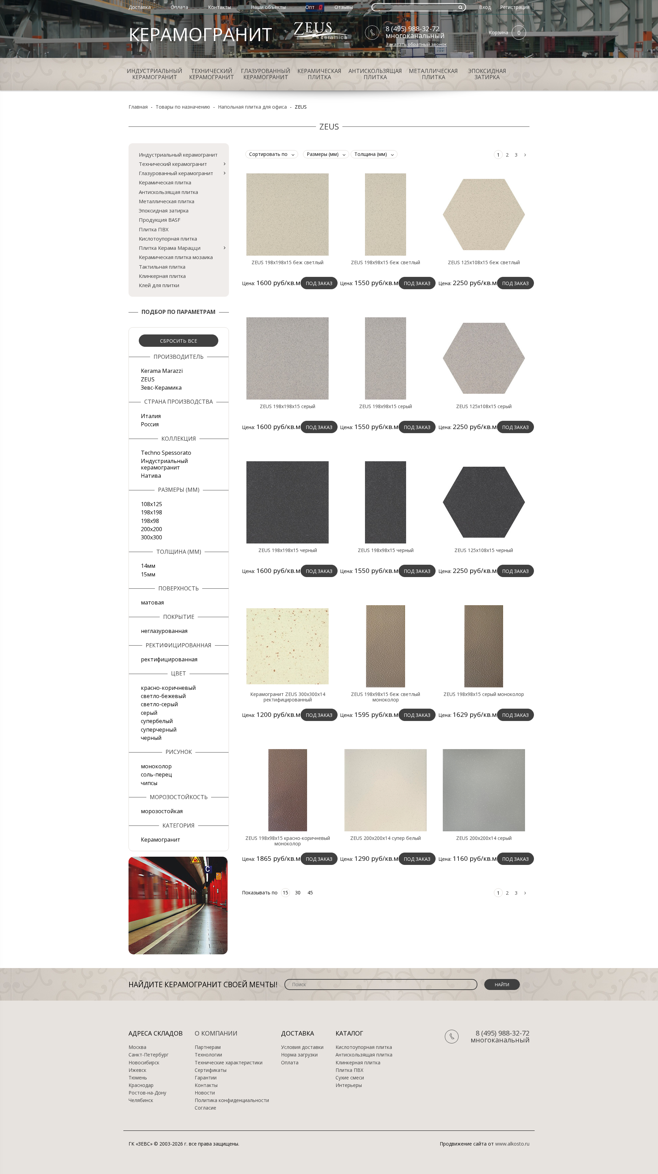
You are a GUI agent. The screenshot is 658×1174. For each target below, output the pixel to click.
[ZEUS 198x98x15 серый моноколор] (483, 646)
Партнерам (208, 1047)
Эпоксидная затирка (487, 74)
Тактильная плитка (162, 266)
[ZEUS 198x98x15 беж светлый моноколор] (385, 646)
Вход (485, 7)
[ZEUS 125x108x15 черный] (483, 502)
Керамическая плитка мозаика (176, 257)
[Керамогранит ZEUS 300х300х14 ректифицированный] (287, 646)
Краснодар (141, 1085)
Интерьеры (349, 1085)
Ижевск (137, 1070)
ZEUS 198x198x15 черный (287, 550)
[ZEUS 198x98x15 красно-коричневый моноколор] (287, 789)
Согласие (205, 1108)
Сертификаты (211, 1070)
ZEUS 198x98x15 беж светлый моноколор (385, 697)
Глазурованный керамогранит (265, 74)
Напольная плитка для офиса (252, 106)
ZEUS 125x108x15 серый (484, 406)
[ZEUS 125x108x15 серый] (483, 358)
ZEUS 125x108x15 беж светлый (484, 262)
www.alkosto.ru (512, 1143)
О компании (216, 1033)
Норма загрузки (299, 1054)
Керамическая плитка (319, 74)
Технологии (208, 1054)
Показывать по (260, 892)
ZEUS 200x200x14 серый (484, 838)
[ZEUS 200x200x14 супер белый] (385, 789)
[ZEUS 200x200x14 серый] (483, 789)
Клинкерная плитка (162, 275)
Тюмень (138, 1077)
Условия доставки (302, 1047)
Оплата (179, 7)
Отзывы (343, 7)
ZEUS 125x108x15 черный (483, 550)
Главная (138, 106)
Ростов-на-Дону (147, 1093)
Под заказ (319, 283)
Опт (310, 7)
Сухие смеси (350, 1077)
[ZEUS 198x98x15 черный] (385, 502)
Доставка (140, 7)
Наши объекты (268, 7)
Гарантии (206, 1077)
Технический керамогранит (211, 74)
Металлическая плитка (433, 74)
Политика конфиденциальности (232, 1100)
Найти (502, 985)
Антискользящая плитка (375, 74)
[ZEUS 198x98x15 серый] (385, 358)
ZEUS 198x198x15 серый (287, 406)
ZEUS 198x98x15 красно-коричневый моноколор (287, 840)
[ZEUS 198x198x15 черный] (287, 502)
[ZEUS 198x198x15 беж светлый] (287, 214)
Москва (137, 1047)
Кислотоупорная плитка (168, 238)
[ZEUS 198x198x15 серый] (287, 358)
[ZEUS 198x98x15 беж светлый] (385, 214)
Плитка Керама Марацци (169, 247)
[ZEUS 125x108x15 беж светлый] (483, 214)
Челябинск (141, 1100)
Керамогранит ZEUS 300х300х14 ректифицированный (287, 697)
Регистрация (514, 7)
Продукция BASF (159, 219)
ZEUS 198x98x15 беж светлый (385, 262)
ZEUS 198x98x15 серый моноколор (483, 694)
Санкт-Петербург (149, 1054)
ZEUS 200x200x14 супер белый (385, 838)
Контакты (219, 7)
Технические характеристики (229, 1062)
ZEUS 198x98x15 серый (385, 406)
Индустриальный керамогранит (154, 74)
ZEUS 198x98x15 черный (386, 550)
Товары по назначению (183, 106)
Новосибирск (144, 1062)
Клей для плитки (159, 285)
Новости (205, 1093)
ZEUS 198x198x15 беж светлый (288, 262)
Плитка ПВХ (154, 229)
